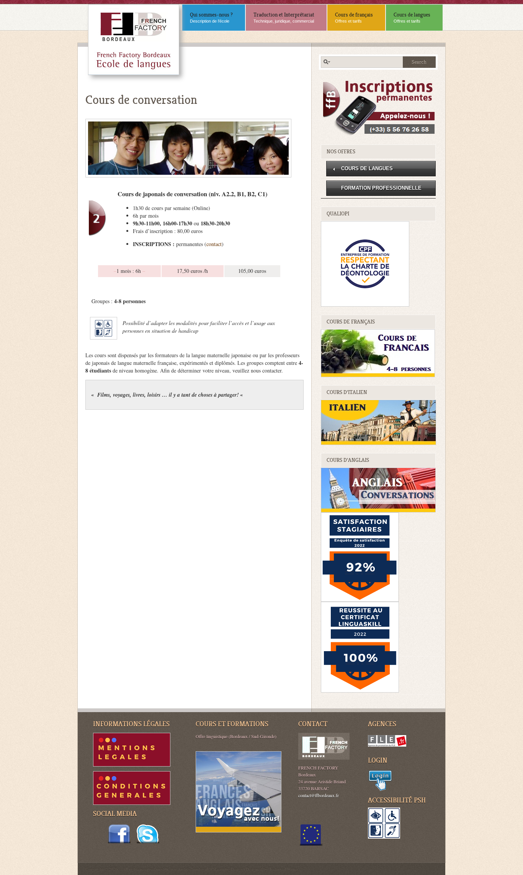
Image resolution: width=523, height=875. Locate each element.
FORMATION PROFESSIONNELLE (381, 188)
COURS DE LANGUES (367, 168)
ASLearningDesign (226, 869)
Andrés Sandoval (193, 869)
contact (214, 244)
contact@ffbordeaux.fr (318, 795)
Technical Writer (283, 869)
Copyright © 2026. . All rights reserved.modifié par (131, 869)
